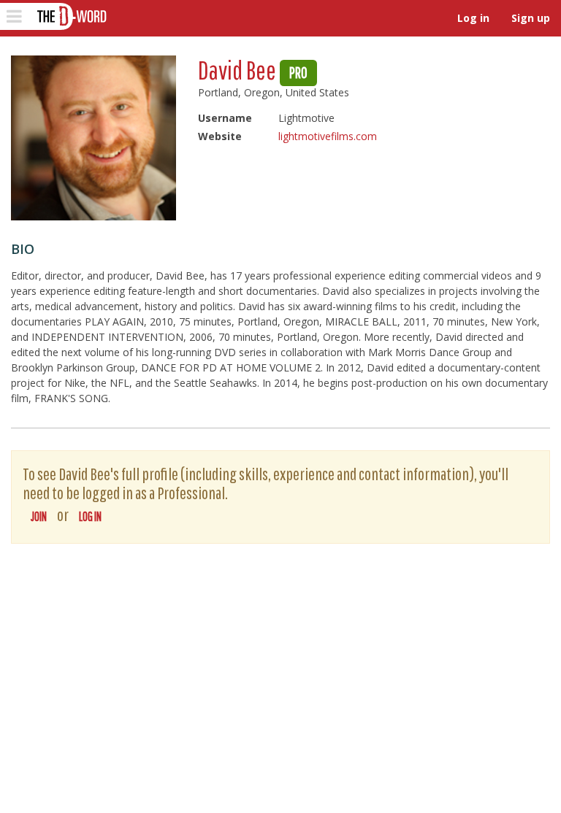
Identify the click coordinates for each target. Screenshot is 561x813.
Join (39, 516)
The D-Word (70, 16)
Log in (473, 18)
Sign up (530, 18)
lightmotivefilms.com (327, 136)
